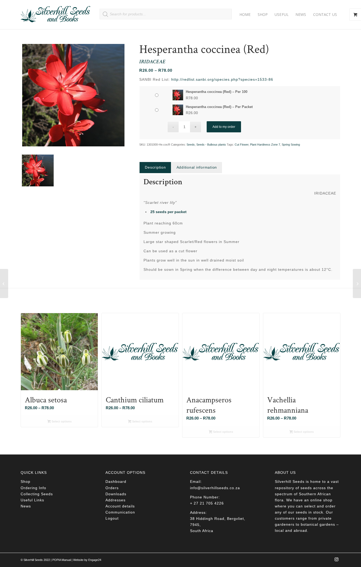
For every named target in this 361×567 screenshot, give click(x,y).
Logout (112, 518)
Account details (120, 506)
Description (155, 167)
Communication (120, 512)
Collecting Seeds (37, 494)
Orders (112, 488)
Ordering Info (33, 488)
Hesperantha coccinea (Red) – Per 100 (216, 92)
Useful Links (32, 500)
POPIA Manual (61, 559)
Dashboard (115, 481)
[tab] (155, 167)
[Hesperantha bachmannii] (357, 283)
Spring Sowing (291, 144)
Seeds (191, 144)
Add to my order (223, 127)
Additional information (197, 167)
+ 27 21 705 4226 (207, 503)
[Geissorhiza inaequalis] (4, 283)
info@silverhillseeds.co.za (215, 488)
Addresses (115, 500)
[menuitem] (245, 14)
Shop (25, 481)
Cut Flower (241, 144)
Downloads (115, 494)
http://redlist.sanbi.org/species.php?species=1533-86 (222, 79)
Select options (61, 421)
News (26, 506)
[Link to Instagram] (336, 561)
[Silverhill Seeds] (56, 14)
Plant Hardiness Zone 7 (265, 144)
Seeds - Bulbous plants (211, 144)
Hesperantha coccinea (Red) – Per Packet (219, 107)
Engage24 (94, 559)
